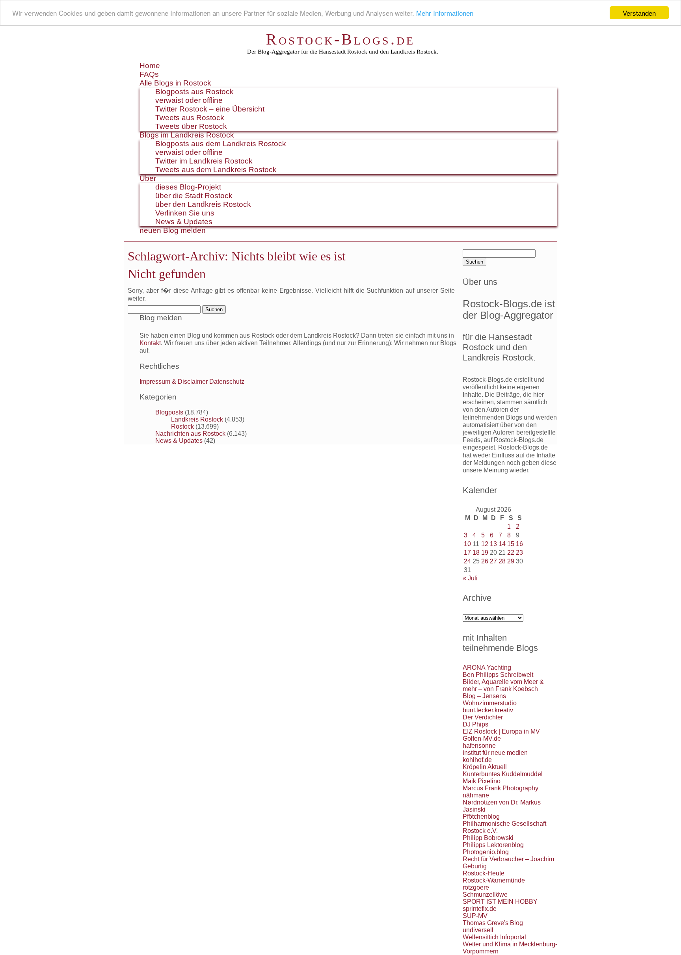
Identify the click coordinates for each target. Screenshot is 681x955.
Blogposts (169, 412)
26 (484, 561)
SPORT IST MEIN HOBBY (500, 901)
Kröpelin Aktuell (485, 767)
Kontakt (150, 343)
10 (467, 544)
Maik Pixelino (482, 781)
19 (484, 552)
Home (150, 65)
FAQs (149, 74)
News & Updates (183, 221)
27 (493, 561)
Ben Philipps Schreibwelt (498, 674)
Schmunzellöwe (485, 894)
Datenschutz (226, 381)
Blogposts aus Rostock (194, 91)
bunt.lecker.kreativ (488, 710)
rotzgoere (476, 887)
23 (519, 552)
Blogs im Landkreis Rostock (187, 135)
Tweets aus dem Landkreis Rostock (216, 169)
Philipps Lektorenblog (493, 845)
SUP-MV (475, 915)
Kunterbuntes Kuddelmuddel (503, 774)
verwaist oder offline (189, 100)
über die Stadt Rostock (194, 195)
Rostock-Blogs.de (340, 39)
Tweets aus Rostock (189, 117)
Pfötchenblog (481, 816)
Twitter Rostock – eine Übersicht (209, 109)
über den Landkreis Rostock (203, 204)
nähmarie (476, 795)
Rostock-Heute (483, 873)
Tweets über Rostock (191, 126)
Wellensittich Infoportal (494, 937)
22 (510, 552)
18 (476, 552)
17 (467, 552)
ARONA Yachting (487, 667)
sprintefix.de (480, 908)
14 (502, 544)
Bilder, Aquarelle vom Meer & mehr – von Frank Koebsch (503, 685)
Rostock (182, 426)
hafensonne (479, 745)
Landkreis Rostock (197, 419)
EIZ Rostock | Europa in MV (501, 731)
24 (467, 561)
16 (519, 544)
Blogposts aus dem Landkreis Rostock (220, 143)
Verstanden (639, 13)
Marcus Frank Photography (500, 788)
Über (148, 178)
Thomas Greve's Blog (493, 923)
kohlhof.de (477, 759)
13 (493, 544)
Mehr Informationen (444, 13)
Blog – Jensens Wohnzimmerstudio (490, 699)
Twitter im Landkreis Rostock (204, 161)
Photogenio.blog (486, 852)
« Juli (470, 578)
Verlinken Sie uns (184, 213)
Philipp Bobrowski (488, 837)
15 (510, 544)
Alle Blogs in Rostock (175, 83)
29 (510, 561)
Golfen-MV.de (482, 738)
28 (502, 561)
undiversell (478, 930)
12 (484, 544)
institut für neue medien (495, 752)
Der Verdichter (483, 717)
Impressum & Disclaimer (174, 381)
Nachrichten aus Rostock (190, 433)
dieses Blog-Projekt (188, 187)
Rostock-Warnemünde (494, 880)
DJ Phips (475, 724)
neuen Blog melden (173, 230)
